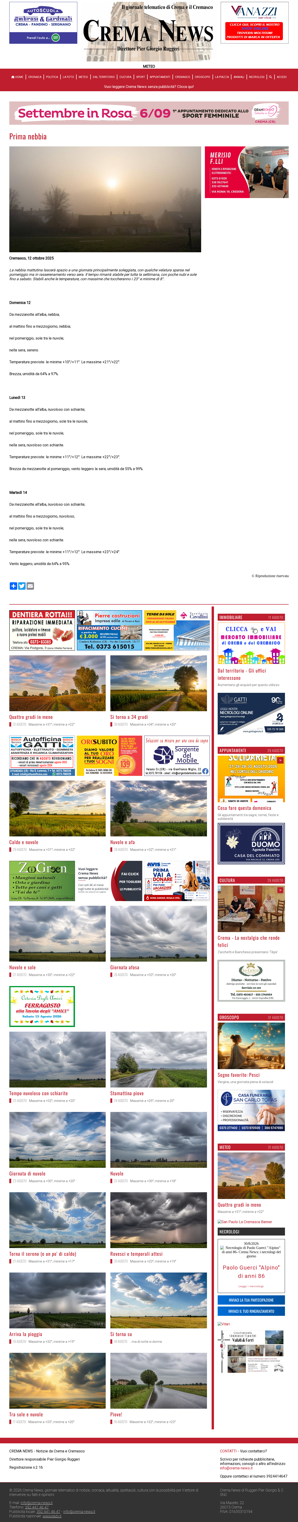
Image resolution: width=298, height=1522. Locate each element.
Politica (52, 77)
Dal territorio (104, 77)
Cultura (125, 77)
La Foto (68, 77)
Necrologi (256, 77)
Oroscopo (202, 77)
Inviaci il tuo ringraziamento (251, 1318)
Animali (239, 77)
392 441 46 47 (37, 1507)
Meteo (83, 77)
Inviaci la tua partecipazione (251, 1307)
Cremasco (182, 77)
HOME (19, 77)
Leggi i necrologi (251, 1293)
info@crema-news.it (236, 1468)
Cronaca (34, 77)
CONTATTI (228, 1451)
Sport (140, 77)
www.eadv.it (52, 1516)
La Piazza (222, 77)
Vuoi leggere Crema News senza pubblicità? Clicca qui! (149, 86)
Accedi (282, 77)
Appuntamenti (160, 77)
